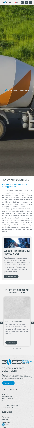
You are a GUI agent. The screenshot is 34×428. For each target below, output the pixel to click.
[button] (30, 2)
